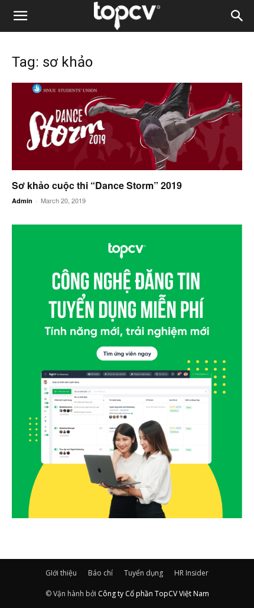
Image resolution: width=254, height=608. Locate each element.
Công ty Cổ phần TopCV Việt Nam (153, 594)
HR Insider (191, 573)
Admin (22, 200)
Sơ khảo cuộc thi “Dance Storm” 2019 (97, 185)
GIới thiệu (61, 573)
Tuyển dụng (143, 573)
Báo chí (100, 573)
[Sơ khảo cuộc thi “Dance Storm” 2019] (127, 126)
